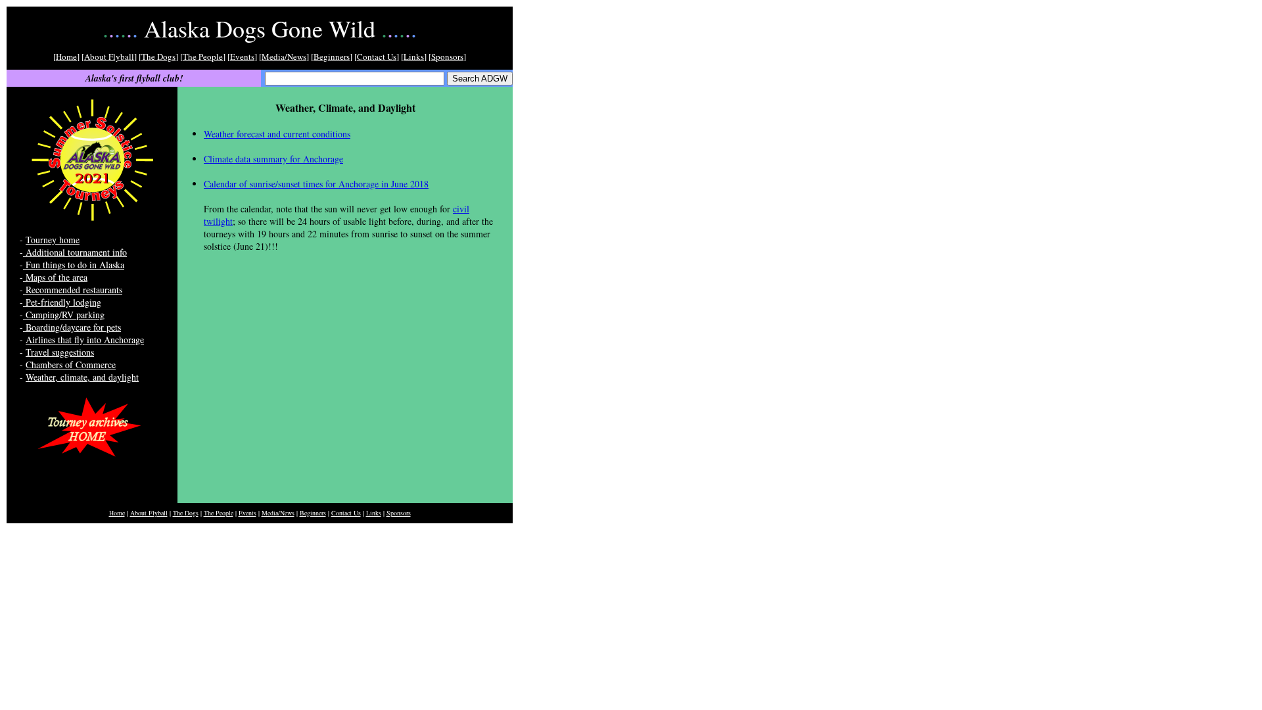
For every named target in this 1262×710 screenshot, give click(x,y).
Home (66, 56)
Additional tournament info (75, 252)
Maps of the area (55, 277)
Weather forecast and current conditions (277, 134)
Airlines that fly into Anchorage (85, 339)
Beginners (332, 56)
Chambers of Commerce (71, 364)
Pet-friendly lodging (62, 302)
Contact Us (376, 56)
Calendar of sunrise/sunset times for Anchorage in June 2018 (316, 184)
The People (203, 56)
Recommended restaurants (72, 289)
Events (242, 56)
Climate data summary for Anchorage (273, 159)
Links (414, 56)
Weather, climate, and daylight (82, 377)
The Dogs (158, 56)
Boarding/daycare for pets (72, 327)
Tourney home (53, 239)
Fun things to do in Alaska (73, 264)
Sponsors (447, 56)
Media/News (284, 56)
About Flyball (109, 56)
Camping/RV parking (64, 314)
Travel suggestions (60, 352)
